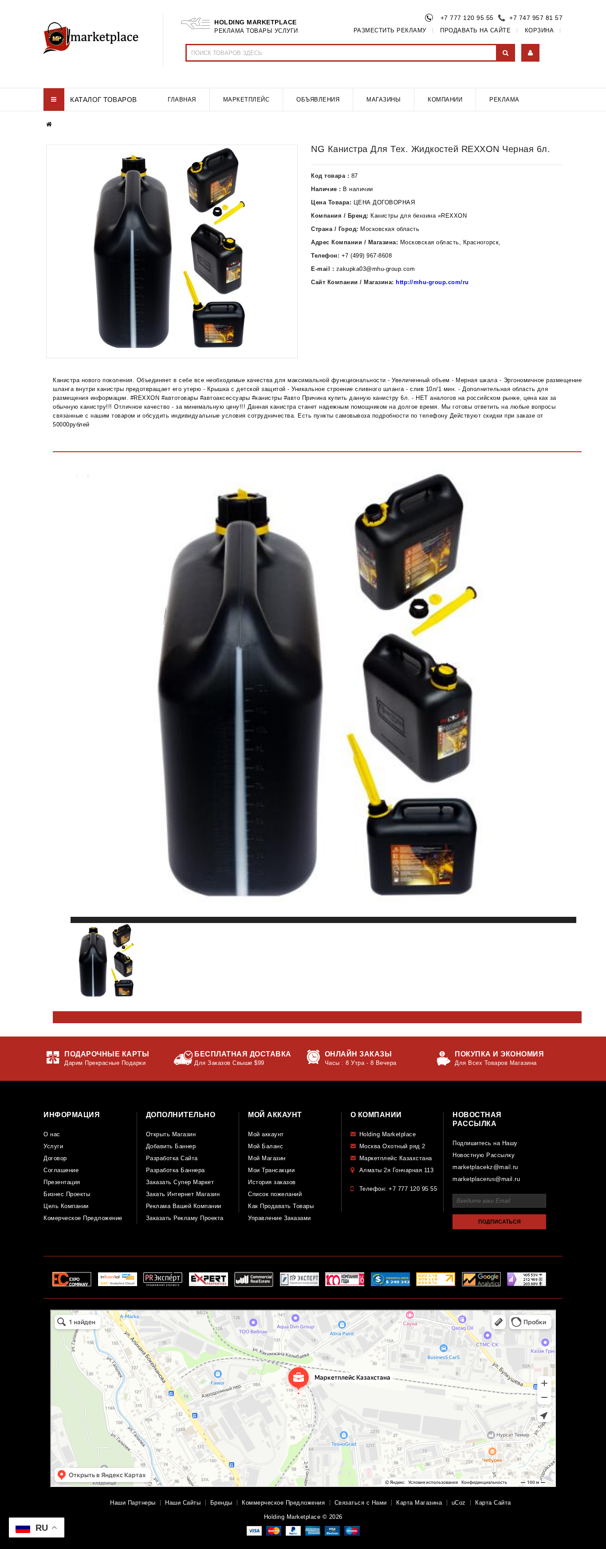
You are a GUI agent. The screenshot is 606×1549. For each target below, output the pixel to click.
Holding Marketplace (387, 1134)
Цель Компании (66, 1206)
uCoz (459, 1502)
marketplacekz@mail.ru (485, 1167)
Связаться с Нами (360, 1502)
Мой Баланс (265, 1146)
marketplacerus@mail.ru (486, 1179)
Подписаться (499, 1222)
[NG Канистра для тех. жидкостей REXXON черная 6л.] (172, 251)
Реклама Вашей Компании (183, 1206)
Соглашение (61, 1170)
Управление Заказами (279, 1218)
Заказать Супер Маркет (180, 1182)
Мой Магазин (267, 1158)
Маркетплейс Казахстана (395, 1158)
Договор (55, 1158)
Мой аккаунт (266, 1134)
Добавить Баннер (171, 1146)
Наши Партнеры (133, 1502)
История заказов (272, 1182)
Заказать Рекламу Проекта (185, 1218)
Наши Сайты (183, 1502)
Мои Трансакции (271, 1170)
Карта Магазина (419, 1502)
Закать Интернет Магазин (183, 1194)
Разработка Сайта (172, 1158)
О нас (51, 1134)
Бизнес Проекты (66, 1194)
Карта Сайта (493, 1502)
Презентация (61, 1182)
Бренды (221, 1502)
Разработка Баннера (175, 1170)
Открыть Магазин (171, 1134)
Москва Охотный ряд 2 (392, 1146)
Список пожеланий (275, 1194)
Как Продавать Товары (281, 1206)
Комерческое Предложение (82, 1218)
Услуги (53, 1146)
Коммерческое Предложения (283, 1502)
